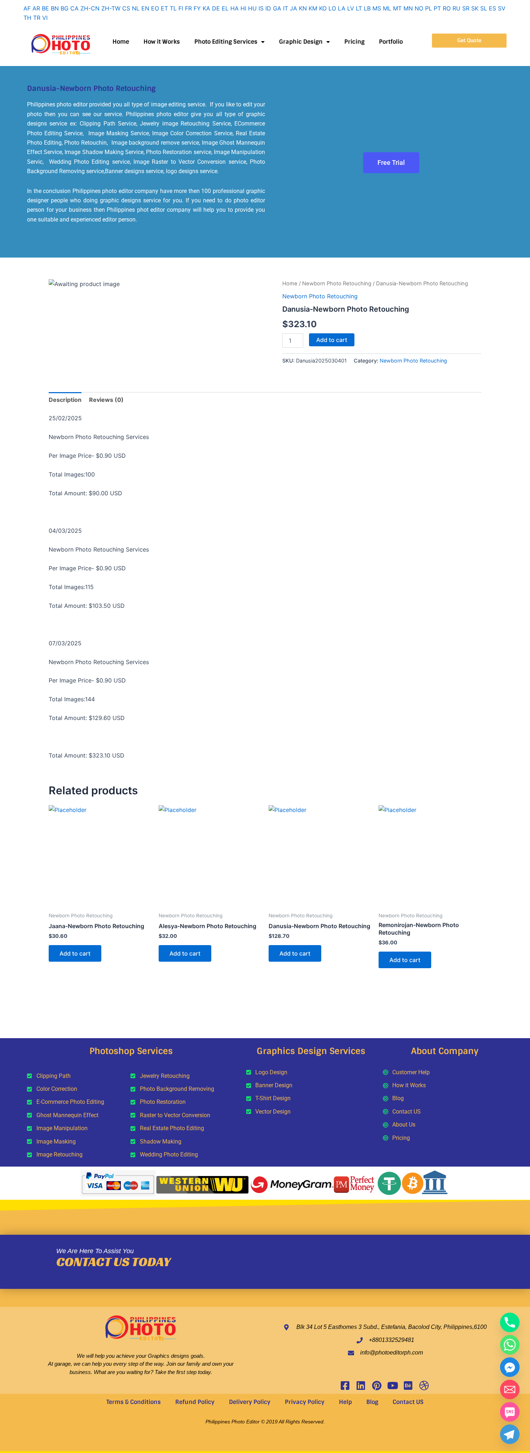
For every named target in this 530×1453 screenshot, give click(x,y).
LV (350, 8)
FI (180, 8)
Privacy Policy (304, 1402)
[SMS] (510, 1412)
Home (120, 41)
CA (74, 8)
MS (376, 8)
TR (36, 17)
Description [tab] (65, 399)
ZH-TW (110, 8)
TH (27, 17)
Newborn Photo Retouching (336, 283)
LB (367, 8)
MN (408, 8)
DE (216, 8)
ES (492, 8)
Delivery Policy (249, 1402)
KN (303, 8)
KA (206, 8)
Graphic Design (301, 41)
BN (55, 8)
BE (45, 8)
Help (345, 1402)
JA (293, 8)
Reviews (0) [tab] (106, 399)
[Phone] (510, 1322)
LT (359, 8)
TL (173, 8)
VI (45, 17)
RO (447, 8)
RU (456, 8)
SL (483, 8)
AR (36, 8)
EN (145, 8)
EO (155, 8)
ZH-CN (90, 8)
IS (261, 8)
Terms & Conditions (133, 1402)
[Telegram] (510, 1434)
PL (428, 8)
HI (243, 8)
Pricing (354, 41)
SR (465, 8)
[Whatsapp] (510, 1345)
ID (268, 8)
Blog (372, 1402)
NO (419, 8)
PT (437, 8)
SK (474, 8)
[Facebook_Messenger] (510, 1367)
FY (197, 8)
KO (323, 8)
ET (164, 8)
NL (136, 8)
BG (65, 8)
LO (332, 8)
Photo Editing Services (225, 41)
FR (188, 8)
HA (234, 8)
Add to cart (331, 339)
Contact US (408, 1402)
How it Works (161, 41)
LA (341, 8)
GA (277, 8)
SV (501, 8)
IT (285, 8)
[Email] (510, 1389)
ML (387, 8)
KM (313, 8)
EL (225, 8)
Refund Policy (195, 1402)
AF (27, 8)
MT (397, 8)
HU (252, 8)
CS (126, 8)
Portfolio (391, 41)
